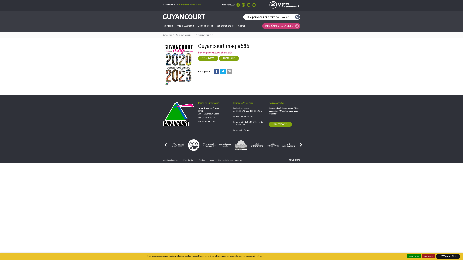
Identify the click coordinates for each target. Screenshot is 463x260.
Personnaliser (448, 256)
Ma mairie (168, 25)
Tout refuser (428, 256)
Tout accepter (413, 256)
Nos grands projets (225, 25)
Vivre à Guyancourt (185, 25)
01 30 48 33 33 (184, 5)
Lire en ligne (229, 58)
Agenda (241, 25)
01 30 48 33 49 (208, 121)
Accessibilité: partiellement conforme (226, 160)
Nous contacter (280, 124)
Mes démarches (205, 25)
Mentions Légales (170, 160)
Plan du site (188, 160)
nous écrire (196, 5)
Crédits (202, 160)
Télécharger (208, 58)
